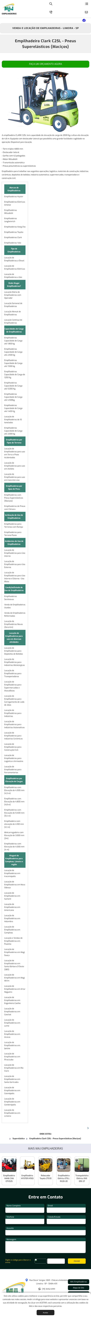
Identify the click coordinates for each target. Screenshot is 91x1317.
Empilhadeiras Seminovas (10, 598)
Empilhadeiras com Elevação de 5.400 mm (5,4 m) (14, 813)
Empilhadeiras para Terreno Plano (12, 533)
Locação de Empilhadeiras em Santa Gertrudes (12, 1079)
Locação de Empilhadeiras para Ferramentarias (12, 769)
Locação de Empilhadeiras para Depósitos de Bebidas (13, 651)
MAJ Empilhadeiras (78, 1281)
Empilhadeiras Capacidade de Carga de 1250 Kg (14, 374)
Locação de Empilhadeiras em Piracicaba (12, 1056)
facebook (83, 21)
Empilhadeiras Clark (13, 237)
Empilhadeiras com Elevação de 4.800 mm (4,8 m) (14, 801)
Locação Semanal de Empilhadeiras (13, 305)
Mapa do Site (78, 1288)
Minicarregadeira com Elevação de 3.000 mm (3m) (14, 835)
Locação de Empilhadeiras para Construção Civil (12, 747)
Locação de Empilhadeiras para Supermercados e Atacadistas (12, 686)
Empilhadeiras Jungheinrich (10, 220)
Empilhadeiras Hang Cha (14, 227)
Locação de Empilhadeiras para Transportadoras (12, 673)
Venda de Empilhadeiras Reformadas (14, 614)
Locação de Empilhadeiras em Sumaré (12, 896)
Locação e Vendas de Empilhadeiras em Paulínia (13, 941)
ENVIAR (77, 1261)
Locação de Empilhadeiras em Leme (12, 1023)
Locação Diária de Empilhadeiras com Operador (12, 295)
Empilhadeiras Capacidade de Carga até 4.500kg (13, 397)
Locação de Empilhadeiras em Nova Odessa (14, 884)
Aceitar (45, 1313)
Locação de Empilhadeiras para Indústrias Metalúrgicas (14, 662)
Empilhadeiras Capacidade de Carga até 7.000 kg (13, 363)
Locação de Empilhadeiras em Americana (12, 907)
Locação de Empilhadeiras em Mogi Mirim (14, 978)
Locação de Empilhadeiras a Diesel (14, 259)
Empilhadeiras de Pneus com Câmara (14, 507)
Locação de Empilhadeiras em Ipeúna (12, 1045)
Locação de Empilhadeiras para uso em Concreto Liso (14, 477)
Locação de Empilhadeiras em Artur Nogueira (14, 989)
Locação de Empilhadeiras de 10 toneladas (13, 419)
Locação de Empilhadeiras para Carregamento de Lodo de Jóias (14, 700)
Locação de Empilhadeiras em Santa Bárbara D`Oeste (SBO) (14, 965)
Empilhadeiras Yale (12, 243)
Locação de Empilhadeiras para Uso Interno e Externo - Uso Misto (14, 577)
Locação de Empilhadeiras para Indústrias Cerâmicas (13, 736)
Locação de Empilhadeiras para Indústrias (12, 713)
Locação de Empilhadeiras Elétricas (14, 267)
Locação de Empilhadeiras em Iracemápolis (12, 873)
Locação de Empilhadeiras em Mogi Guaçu (14, 952)
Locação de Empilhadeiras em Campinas (12, 929)
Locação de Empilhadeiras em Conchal (12, 1011)
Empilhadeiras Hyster (13, 196)
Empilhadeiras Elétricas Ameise (14, 203)
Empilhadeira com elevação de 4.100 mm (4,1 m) (14, 824)
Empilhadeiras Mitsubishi (10, 211)
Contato (87, 12)
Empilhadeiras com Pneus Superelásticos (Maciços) (13, 498)
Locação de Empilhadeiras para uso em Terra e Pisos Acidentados (14, 453)
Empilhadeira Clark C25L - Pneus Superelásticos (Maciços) (45, 43)
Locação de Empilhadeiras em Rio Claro (13, 1068)
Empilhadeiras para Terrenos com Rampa (13, 525)
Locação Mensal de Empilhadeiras (12, 313)
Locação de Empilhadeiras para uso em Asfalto (14, 466)
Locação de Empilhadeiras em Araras (12, 1034)
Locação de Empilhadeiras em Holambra (12, 918)
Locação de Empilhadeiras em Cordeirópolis (12, 1102)
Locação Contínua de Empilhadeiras (13, 321)
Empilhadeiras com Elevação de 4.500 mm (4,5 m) (14, 790)
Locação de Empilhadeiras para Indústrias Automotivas (14, 724)
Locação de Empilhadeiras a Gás (13, 275)
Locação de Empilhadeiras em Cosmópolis (12, 1090)
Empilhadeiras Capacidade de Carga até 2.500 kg (13, 352)
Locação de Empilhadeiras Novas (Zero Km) (13, 624)
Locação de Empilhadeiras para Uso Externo (14, 564)
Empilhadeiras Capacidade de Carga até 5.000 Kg (13, 386)
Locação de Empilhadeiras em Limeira (12, 1113)
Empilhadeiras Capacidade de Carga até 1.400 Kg (13, 408)
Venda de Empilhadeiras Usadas (14, 606)
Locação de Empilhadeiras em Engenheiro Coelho (12, 1000)
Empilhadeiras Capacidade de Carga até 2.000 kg (13, 431)
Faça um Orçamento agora (45, 64)
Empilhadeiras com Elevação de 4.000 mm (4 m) (14, 846)
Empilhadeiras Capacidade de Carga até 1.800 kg (13, 340)
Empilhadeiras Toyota (13, 232)
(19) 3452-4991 (48, 1289)
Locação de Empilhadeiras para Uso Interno (14, 553)
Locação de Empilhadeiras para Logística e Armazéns (13, 758)
